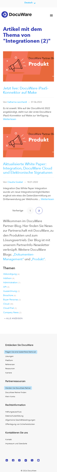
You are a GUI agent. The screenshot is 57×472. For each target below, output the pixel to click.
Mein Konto (10, 396)
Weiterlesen (9, 119)
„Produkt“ (38, 259)
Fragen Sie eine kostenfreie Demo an (20, 352)
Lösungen (9, 356)
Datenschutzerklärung (14, 416)
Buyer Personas (12, 299)
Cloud (8, 303)
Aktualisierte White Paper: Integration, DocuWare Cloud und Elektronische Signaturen (27, 168)
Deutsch (28, 2)
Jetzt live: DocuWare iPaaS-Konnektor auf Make (26, 90)
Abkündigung (11, 274)
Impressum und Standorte (16, 443)
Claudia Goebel (15, 182)
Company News (12, 312)
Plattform (9, 360)
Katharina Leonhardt (17, 102)
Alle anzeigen (14, 318)
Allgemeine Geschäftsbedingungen (20, 420)
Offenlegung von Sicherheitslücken (20, 424)
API (6, 286)
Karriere (8, 373)
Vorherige (17, 210)
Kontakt (8, 439)
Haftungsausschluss (13, 412)
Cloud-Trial (10, 308)
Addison (8, 278)
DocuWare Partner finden (15, 392)
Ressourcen (10, 368)
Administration (11, 282)
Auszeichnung (11, 291)
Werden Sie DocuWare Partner (18, 388)
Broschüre (9, 295)
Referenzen (10, 364)
